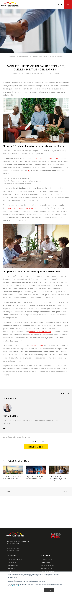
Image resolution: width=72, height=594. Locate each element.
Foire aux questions (46, 559)
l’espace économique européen (48, 158)
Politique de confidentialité (48, 565)
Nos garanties (12, 562)
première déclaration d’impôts (39, 332)
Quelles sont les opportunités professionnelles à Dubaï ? (35, 477)
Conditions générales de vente (49, 571)
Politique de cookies (46, 568)
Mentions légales (45, 562)
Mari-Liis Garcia (53, 73)
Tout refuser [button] (59, 590)
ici (29, 171)
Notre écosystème (13, 565)
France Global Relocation (15, 559)
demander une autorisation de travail (19, 208)
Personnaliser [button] (40, 590)
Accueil (11, 56)
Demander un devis (36, 447)
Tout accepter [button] (49, 590)
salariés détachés (36, 346)
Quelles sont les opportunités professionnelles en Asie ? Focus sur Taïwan (12, 478)
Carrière (10, 571)
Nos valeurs (11, 568)
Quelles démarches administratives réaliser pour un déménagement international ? (58, 478)
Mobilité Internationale (20, 56)
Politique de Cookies (17, 586)
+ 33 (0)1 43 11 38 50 (36, 441)
